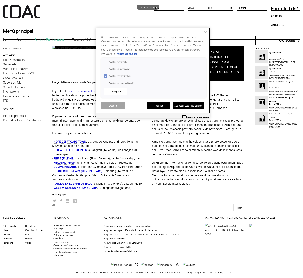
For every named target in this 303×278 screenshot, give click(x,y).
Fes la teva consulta (16, 96)
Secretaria (9, 64)
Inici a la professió (14, 116)
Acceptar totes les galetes (188, 105)
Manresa (7, 238)
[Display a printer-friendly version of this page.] (53, 206)
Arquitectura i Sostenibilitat (118, 247)
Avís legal (58, 228)
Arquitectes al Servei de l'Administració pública (128, 226)
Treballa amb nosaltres (65, 251)
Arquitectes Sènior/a (114, 238)
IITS (5, 101)
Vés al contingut (148, 7)
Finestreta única (61, 241)
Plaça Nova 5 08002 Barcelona (93, 272)
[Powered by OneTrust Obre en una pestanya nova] (194, 116)
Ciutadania (287, 40)
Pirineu (28, 238)
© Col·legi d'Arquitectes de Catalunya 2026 (206, 272)
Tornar (238, 207)
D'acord (113, 105)
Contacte (241, 7)
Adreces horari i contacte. (66, 225)
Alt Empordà (9, 226)
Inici (6, 39)
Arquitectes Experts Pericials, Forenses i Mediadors (130, 230)
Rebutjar (158, 105)
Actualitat (9, 55)
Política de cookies (63, 235)
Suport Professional (50, 39)
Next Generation (14, 60)
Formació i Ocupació (88, 39)
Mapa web (58, 255)
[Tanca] (205, 32)
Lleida (28, 234)
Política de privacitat (64, 232)
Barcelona (30, 226)
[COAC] (77, 13)
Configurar (115, 91)
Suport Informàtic (14, 87)
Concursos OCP (13, 78)
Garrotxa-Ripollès (34, 230)
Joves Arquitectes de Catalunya (120, 251)
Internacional (11, 92)
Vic (4, 247)
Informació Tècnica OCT (19, 73)
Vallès (28, 242)
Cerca (275, 25)
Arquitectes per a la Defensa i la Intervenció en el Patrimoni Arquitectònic (142, 234)
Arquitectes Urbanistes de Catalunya (123, 242)
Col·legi (21, 39)
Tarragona (8, 242)
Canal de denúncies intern (66, 245)
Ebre (5, 230)
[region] (153, 73)
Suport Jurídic (12, 82)
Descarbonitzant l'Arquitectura (23, 120)
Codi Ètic (58, 238)
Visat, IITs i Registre (15, 69)
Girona (6, 234)
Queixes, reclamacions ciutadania (70, 248)
